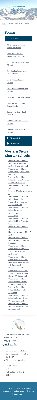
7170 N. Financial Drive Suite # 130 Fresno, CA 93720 (16, 335)
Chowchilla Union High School (18, 97)
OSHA (8, 375)
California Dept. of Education (17, 354)
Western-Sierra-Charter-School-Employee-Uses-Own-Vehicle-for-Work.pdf (19, 180)
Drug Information (13, 366)
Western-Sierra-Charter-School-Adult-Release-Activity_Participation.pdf (18, 163)
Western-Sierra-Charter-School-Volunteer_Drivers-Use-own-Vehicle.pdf (18, 298)
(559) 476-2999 (9, 341)
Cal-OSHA (10, 357)
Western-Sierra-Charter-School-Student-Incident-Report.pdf (18, 290)
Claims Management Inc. (15, 360)
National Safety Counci (15, 372)
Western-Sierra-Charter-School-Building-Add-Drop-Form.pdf (18, 171)
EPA (7, 369)
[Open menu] (31, 10)
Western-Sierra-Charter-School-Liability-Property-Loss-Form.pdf (18, 221)
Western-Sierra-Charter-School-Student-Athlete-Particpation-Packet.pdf (18, 281)
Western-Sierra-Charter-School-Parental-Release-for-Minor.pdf (19, 240)
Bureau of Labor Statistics (16, 351)
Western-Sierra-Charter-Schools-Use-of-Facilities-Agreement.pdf (18, 306)
